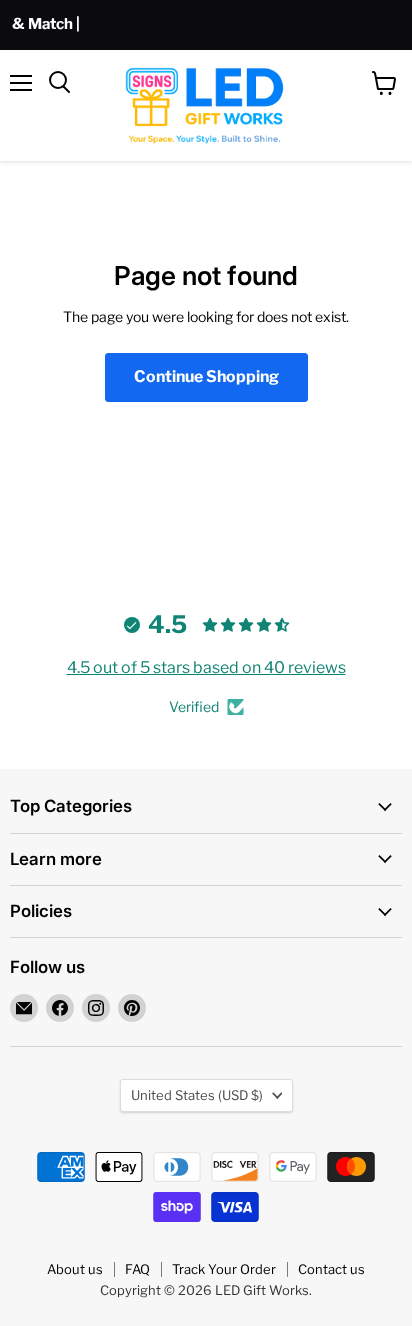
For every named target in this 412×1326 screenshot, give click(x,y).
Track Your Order (224, 1269)
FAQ (137, 1269)
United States (197, 1095)
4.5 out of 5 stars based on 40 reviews (206, 667)
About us (75, 1269)
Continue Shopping (206, 376)
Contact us (331, 1269)
